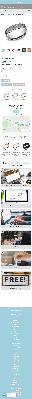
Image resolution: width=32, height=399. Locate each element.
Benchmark (16, 320)
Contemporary (16, 326)
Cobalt (16, 349)
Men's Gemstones (16, 333)
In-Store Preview (6, 84)
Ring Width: (4, 72)
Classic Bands (16, 382)
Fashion (16, 328)
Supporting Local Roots (16, 376)
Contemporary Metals (16, 380)
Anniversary (16, 318)
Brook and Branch (16, 322)
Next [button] (28, 96)
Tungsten (16, 360)
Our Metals (16, 378)
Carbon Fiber (16, 347)
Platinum (16, 354)
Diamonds (16, 366)
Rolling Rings (16, 368)
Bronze (16, 345)
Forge (16, 329)
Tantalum (16, 339)
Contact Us (16, 390)
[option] (6, 96)
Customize (5, 80)
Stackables (16, 370)
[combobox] (19, 68)
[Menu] (29, 1)
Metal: (2, 68)
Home (2, 14)
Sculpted (16, 337)
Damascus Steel (16, 351)
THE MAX (20, 14)
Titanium (16, 358)
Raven (16, 335)
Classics (16, 324)
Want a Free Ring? (19, 84)
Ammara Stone (11, 14)
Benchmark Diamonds (16, 384)
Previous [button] (4, 96)
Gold (16, 352)
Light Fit (16, 331)
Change (21, 7)
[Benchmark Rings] (11, 2)
